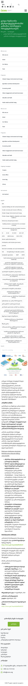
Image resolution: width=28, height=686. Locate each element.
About (3, 59)
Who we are (5, 55)
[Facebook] (2, 6)
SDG (3, 252)
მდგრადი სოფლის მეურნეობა (10, 316)
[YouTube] (7, 6)
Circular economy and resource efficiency (12, 210)
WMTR (23, 255)
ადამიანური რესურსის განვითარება (11, 271)
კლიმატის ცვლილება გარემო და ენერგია (13, 307)
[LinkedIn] (10, 6)
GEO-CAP (21, 233)
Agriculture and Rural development (10, 83)
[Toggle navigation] (2, 2)
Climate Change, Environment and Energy (12, 79)
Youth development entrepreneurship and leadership (14, 258)
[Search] (19, 4)
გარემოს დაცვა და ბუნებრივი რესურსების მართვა (13, 297)
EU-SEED (14, 233)
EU (2, 233)
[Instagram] (13, 6)
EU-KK (7, 233)
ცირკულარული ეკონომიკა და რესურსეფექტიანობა (14, 341)
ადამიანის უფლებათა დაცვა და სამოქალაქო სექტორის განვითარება (14, 268)
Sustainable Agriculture (7, 255)
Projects (4, 170)
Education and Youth (7, 97)
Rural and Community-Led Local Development (13, 248)
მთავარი (3, 31)
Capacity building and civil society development (13, 207)
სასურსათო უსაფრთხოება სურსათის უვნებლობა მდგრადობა (14, 332)
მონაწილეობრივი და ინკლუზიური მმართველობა (14, 320)
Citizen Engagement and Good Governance (12, 93)
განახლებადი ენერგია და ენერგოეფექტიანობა (14, 292)
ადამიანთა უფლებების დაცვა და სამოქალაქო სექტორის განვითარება (14, 263)
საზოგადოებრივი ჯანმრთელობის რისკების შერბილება (14, 327)
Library (4, 184)
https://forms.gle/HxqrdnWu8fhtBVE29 (12, 545)
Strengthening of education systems (15, 252)
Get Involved (5, 194)
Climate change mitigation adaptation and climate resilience (14, 217)
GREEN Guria (10, 236)
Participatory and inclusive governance (11, 242)
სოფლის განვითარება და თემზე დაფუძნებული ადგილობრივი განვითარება (13, 336)
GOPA (3, 236)
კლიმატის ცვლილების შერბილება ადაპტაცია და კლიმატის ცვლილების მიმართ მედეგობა (14, 312)
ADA (3, 203)
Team (3, 69)
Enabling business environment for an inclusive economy (13, 224)
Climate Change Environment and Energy (12, 213)
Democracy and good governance (10, 220)
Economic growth (6, 88)
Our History (5, 64)
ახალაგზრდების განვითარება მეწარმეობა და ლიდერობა (13, 275)
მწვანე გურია (5, 324)
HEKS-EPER (19, 236)
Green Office (5, 175)
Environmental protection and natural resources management (14, 229)
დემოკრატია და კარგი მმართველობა (12, 300)
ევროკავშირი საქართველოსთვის (11, 304)
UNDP (17, 255)
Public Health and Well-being (9, 102)
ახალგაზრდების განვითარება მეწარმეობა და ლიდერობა (13, 280)
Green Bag (4, 179)
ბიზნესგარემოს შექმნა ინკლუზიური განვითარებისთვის (14, 284)
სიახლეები (11, 31)
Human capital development (9, 239)
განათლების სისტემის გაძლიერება (11, 288)
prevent (4, 245)
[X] (5, 6)
